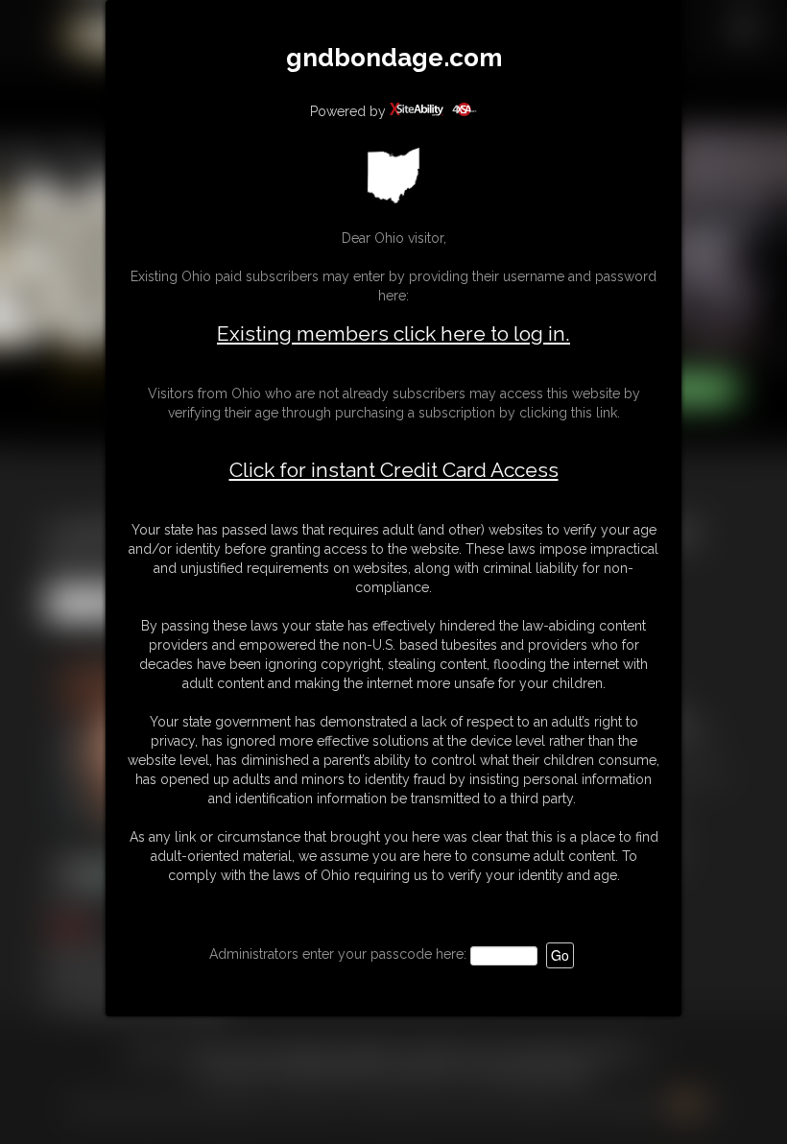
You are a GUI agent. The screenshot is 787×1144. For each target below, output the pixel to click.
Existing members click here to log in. (393, 334)
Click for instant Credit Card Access (394, 470)
